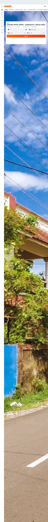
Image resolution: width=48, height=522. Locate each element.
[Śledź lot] (2, 23)
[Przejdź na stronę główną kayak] (8, 6)
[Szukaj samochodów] (2, 15)
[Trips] (2, 26)
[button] (2, 6)
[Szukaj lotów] (2, 10)
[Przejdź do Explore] (2, 20)
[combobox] (26, 26)
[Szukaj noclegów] (2, 12)
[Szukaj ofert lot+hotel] (2, 17)
